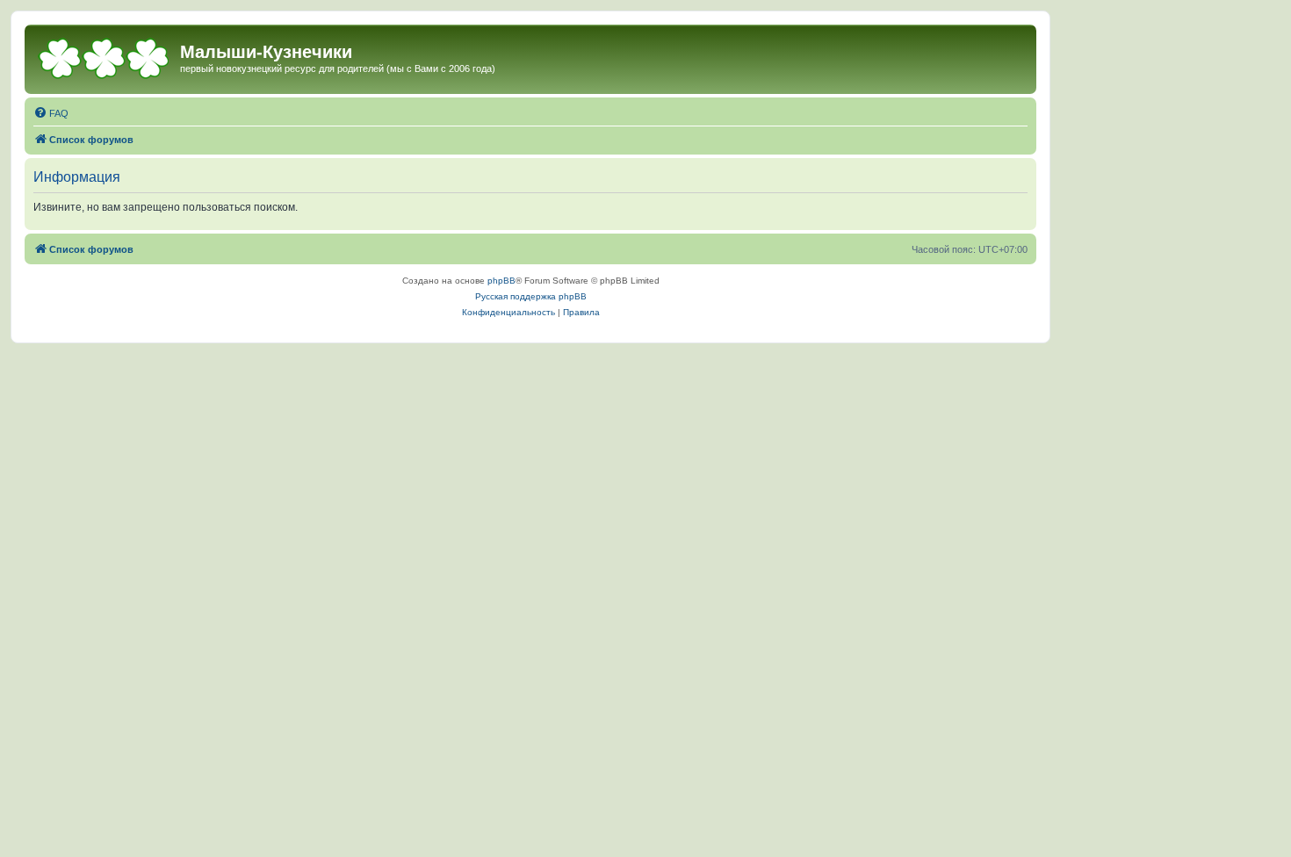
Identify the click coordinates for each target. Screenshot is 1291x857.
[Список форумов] (104, 57)
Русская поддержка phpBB (531, 296)
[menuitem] (51, 113)
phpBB (501, 280)
